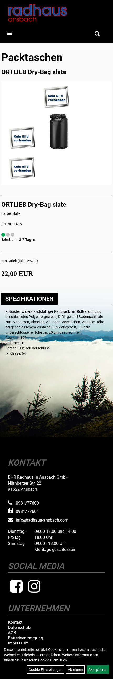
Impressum (18, 643)
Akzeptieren (97, 669)
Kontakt (15, 622)
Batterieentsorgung (25, 638)
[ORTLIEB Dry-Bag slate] (56, 97)
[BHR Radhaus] (56, 13)
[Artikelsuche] (97, 34)
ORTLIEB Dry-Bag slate (33, 72)
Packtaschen (31, 57)
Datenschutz (19, 627)
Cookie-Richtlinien (52, 660)
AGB (12, 633)
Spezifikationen (29, 298)
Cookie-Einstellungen (46, 669)
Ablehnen (75, 669)
